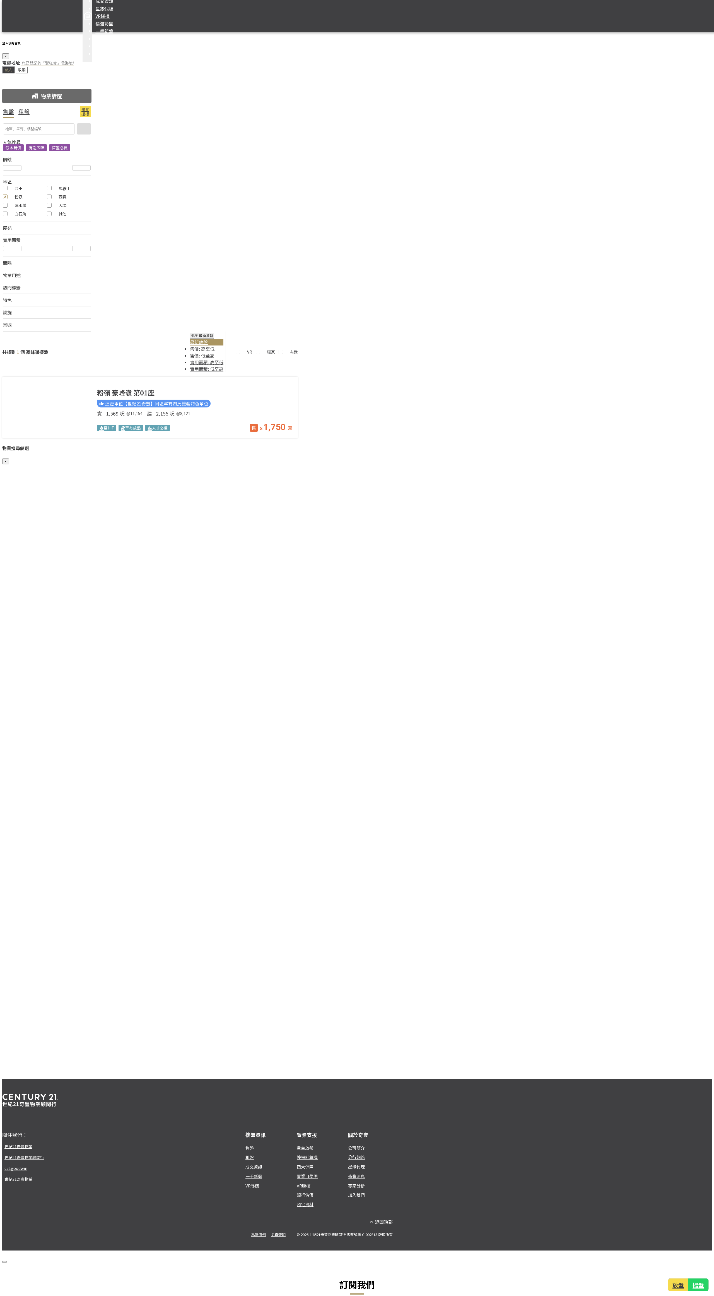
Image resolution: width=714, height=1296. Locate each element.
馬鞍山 (64, 188)
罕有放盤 (131, 428)
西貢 (62, 197)
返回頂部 (380, 1221)
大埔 (62, 205)
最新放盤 (199, 342)
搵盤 (699, 1284)
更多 (99, 53)
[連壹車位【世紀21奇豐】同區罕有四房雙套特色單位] (46, 407)
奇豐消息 (356, 1176)
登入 (8, 70)
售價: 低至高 (202, 355)
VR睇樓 (102, 16)
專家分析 (356, 1186)
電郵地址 (11, 62)
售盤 (8, 111)
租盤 (24, 111)
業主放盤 (305, 1148)
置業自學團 (307, 1176)
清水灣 (20, 205)
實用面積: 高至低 (206, 362)
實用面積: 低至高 (206, 369)
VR (249, 352)
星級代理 (104, 8)
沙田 (18, 188)
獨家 (271, 352)
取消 (22, 70)
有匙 (294, 352)
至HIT (106, 428)
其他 (62, 214)
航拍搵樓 (85, 112)
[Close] (4, 1262)
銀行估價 (305, 1195)
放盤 (678, 1284)
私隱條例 (258, 1234)
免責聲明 (278, 1234)
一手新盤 (104, 31)
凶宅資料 (305, 1204)
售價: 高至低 (202, 348)
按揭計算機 (106, 46)
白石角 (20, 214)
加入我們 (356, 1195)
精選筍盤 (104, 23)
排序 (201, 335)
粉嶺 (18, 197)
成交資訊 (253, 1167)
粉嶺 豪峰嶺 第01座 (126, 392)
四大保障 (104, 38)
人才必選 (158, 428)
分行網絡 (356, 1157)
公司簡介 (356, 1148)
